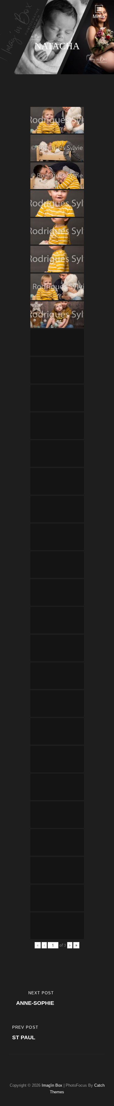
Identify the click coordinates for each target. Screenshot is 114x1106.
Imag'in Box (52, 1085)
